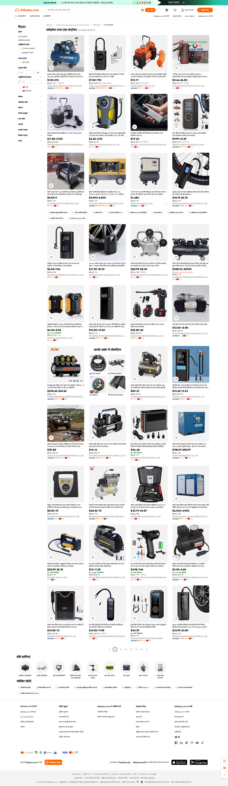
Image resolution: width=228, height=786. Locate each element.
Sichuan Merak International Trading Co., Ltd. (107, 577)
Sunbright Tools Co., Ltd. (57, 577)
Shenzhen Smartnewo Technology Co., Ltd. (189, 203)
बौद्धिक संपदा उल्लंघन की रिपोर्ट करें (147, 732)
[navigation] (30, 337)
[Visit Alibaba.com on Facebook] (176, 742)
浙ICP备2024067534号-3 (181, 782)
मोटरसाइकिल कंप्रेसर (111, 687)
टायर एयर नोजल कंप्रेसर (185, 687)
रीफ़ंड (138, 727)
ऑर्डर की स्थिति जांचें (181, 722)
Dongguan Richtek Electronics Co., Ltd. (63, 516)
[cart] (175, 10)
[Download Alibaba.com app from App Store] (179, 762)
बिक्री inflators (144, 687)
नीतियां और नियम (64, 737)
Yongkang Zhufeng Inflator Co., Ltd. (61, 636)
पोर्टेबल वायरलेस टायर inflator (30, 693)
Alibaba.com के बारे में (28, 706)
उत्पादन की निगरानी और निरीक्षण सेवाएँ (71, 732)
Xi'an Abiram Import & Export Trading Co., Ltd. (107, 455)
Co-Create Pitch (27, 717)
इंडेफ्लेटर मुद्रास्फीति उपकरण (59, 212)
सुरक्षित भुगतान (63, 712)
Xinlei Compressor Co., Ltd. (142, 203)
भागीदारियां (177, 732)
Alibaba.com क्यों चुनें (28, 712)
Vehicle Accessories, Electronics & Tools (72, 25)
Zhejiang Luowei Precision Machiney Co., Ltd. (149, 275)
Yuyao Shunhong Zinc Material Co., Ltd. (63, 203)
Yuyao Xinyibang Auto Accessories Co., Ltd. (190, 333)
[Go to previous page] (109, 649)
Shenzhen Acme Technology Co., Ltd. (104, 144)
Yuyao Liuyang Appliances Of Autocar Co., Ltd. (107, 86)
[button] (142, 10)
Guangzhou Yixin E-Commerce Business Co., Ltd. (149, 577)
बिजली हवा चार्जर (25, 687)
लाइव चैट (139, 717)
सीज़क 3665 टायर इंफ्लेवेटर (138, 212)
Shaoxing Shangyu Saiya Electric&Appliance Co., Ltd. (65, 144)
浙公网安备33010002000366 (157, 782)
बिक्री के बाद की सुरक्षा (66, 727)
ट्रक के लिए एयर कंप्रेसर (163, 687)
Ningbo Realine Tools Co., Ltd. (143, 86)
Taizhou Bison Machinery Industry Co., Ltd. (64, 86)
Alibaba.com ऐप (139, 762)
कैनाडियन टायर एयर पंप (176, 212)
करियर (22, 727)
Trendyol (142, 774)
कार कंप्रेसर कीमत (63, 687)
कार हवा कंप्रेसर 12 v (116, 212)
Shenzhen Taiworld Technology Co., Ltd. (188, 396)
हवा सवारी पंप (158, 212)
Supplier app (124, 762)
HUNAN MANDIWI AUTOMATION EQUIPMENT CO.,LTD (65, 396)
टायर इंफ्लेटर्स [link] (108, 25)
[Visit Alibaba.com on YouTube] (197, 742)
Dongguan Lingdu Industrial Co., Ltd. (145, 457)
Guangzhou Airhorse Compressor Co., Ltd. (106, 203)
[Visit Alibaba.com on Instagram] (191, 742)
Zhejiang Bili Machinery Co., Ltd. (185, 455)
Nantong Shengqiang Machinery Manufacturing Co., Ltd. (107, 516)
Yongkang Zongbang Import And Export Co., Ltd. (190, 277)
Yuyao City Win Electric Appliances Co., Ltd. (190, 577)
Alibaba (49, 25)
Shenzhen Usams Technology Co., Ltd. (104, 275)
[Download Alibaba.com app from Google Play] (199, 762)
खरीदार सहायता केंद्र (142, 712)
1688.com (87, 774)
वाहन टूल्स (96, 25)
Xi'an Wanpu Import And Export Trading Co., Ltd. (107, 336)
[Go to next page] (146, 649)
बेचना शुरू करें (178, 717)
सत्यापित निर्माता (102, 712)
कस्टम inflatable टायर (78, 218)
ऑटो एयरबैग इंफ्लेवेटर (81, 212)
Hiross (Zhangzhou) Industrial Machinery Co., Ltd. (190, 516)
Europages (152, 774)
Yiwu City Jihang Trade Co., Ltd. (60, 338)
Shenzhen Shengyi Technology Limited (188, 144)
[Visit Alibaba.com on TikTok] (202, 742)
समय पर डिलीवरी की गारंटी (67, 722)
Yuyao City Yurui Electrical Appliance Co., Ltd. (65, 455)
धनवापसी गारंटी (64, 717)
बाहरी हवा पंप (98, 212)
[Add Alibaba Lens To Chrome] (53, 762)
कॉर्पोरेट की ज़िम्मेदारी (26, 722)
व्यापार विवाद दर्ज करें (142, 722)
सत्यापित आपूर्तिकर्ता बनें (182, 727)
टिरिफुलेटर (128, 687)
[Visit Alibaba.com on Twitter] (186, 742)
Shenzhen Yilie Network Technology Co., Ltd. (65, 275)
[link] (224, 761)
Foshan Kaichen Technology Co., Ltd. (146, 516)
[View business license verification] (138, 782)
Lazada (114, 774)
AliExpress (76, 774)
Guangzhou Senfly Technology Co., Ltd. (188, 86)
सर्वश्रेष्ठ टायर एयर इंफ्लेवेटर (199, 212)
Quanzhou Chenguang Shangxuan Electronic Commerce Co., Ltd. (149, 144)
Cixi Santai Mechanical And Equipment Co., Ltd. (149, 396)
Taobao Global (125, 774)
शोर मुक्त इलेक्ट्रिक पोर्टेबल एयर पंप (87, 687)
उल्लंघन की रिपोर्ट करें (143, 737)
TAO (134, 774)
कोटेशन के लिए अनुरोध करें (105, 717)
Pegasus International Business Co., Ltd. (147, 336)
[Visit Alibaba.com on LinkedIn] (181, 742)
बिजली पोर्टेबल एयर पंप (44, 687)
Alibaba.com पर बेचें (181, 712)
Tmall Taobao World (101, 774)
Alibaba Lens (31, 762)
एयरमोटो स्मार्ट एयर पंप (57, 218)
